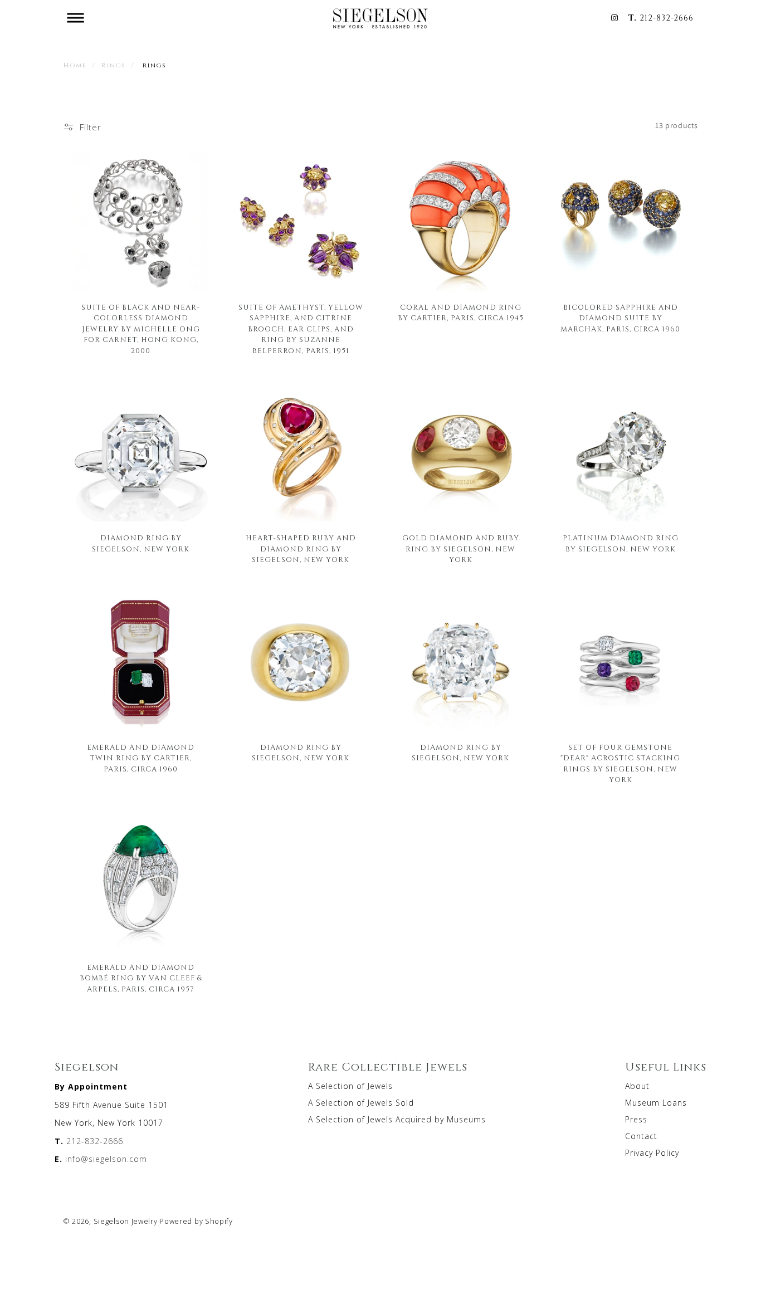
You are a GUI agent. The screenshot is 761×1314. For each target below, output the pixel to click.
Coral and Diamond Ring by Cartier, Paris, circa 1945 (461, 312)
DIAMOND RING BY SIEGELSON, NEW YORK (140, 543)
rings (154, 65)
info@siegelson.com (106, 1159)
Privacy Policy (652, 1152)
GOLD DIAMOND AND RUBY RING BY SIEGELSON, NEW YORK (460, 548)
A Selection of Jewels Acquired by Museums (397, 1119)
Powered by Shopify (196, 1221)
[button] (75, 18)
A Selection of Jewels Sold (361, 1102)
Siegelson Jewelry (126, 1221)
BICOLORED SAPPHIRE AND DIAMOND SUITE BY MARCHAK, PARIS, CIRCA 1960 (620, 317)
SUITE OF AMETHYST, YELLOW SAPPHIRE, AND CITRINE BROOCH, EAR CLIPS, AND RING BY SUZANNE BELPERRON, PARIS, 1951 (300, 328)
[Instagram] (614, 17)
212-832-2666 (667, 17)
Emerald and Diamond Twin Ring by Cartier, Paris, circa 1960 (140, 758)
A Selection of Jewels (350, 1086)
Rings (113, 65)
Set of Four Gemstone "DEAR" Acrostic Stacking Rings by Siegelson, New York (620, 763)
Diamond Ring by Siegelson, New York (300, 753)
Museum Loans (656, 1102)
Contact (641, 1136)
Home (74, 65)
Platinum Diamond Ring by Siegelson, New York (621, 543)
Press (636, 1119)
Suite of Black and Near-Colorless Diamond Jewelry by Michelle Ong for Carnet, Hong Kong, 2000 (140, 328)
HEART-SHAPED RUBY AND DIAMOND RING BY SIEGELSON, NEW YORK (301, 548)
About (637, 1086)
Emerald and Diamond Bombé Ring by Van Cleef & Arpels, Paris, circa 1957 (141, 978)
